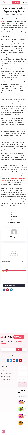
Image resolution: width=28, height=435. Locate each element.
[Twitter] (11, 360)
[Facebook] (8, 360)
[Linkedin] (17, 360)
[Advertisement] (14, 314)
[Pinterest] (20, 360)
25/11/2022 (19, 14)
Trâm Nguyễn (12, 14)
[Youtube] (14, 360)
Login (24, 261)
